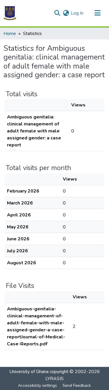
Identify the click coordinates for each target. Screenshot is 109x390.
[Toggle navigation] (97, 13)
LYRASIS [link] (54, 378)
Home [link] (9, 33)
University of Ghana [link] (29, 371)
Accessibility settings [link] (37, 385)
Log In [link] (77, 13)
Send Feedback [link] (76, 385)
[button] (9, 13)
